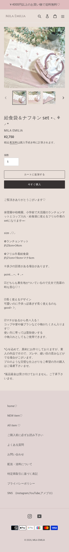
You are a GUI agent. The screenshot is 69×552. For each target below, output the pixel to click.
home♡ (12, 406)
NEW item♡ (14, 415)
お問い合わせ (15, 454)
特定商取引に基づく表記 (22, 473)
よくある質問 (15, 444)
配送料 (13, 142)
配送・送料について (19, 464)
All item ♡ (13, 425)
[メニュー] (63, 16)
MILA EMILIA (39, 540)
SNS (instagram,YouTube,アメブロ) (29, 493)
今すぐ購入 (34, 184)
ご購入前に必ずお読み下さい (25, 435)
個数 (6, 155)
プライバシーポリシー (21, 483)
